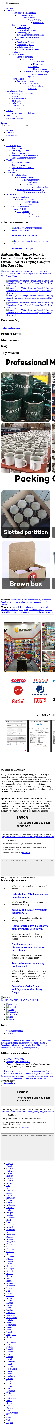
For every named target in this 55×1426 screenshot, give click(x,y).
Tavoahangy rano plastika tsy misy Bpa (17, 1040)
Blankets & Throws (30, 84)
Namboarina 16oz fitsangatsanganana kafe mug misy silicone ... (28, 947)
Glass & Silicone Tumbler (28, 49)
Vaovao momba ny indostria (23, 113)
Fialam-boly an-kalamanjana (24, 13)
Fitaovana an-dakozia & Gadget (35, 71)
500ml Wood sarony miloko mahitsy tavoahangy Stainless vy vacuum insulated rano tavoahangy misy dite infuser (26, 602)
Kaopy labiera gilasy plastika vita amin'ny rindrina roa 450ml (30, 927)
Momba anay (11, 115)
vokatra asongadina (25, 47)
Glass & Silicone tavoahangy (29, 37)
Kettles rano (38, 64)
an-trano (9, 8)
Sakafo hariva (33, 66)
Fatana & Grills (34, 20)
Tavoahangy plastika (25, 32)
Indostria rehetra (18, 54)
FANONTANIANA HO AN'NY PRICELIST (20, 1000)
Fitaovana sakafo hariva (43, 69)
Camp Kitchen (28, 18)
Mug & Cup (17, 52)
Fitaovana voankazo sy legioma (35, 192)
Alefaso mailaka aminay (11, 328)
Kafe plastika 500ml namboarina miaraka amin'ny (30, 895)
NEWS (9, 110)
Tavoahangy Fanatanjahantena (25, 1047)
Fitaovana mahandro (36, 62)
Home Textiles (18, 79)
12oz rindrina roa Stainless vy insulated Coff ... (28, 964)
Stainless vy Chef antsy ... (26, 235)
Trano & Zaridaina (25, 57)
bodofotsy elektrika (36, 86)
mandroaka (32, 88)
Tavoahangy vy (23, 27)
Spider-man (16, 108)
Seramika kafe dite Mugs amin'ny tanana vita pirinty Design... (27, 989)
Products (10, 10)
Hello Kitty (16, 103)
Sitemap (9, 1033)
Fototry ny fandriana (25, 81)
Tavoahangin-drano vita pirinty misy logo (18, 1045)
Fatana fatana (38, 22)
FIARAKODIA (18, 106)
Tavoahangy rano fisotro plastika (32, 1043)
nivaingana (16, 96)
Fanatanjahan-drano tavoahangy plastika (28, 1073)
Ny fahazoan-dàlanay (15, 91)
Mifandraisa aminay (14, 118)
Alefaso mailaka (8, 1083)
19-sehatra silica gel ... (24, 248)
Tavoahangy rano (19, 25)
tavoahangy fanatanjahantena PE (31, 35)
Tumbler (15, 40)
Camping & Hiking (25, 15)
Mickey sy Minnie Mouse (22, 93)
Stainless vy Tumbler (26, 42)
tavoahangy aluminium (26, 30)
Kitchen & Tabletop (30, 59)
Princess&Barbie (19, 98)
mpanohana (16, 101)
